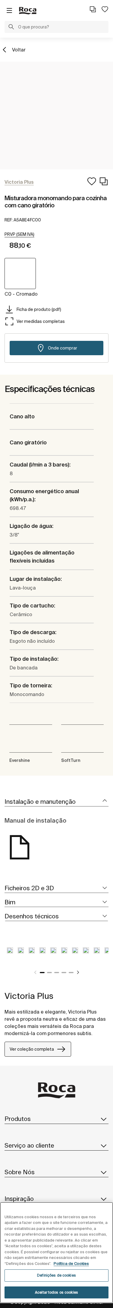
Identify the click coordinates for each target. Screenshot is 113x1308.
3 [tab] (56, 972)
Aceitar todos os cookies (56, 1292)
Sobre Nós (20, 1172)
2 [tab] (49, 972)
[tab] (56, 801)
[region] (56, 1252)
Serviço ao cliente (29, 1145)
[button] (11, 27)
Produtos (18, 1118)
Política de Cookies (71, 1263)
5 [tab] (71, 972)
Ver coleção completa (32, 1049)
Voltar (19, 49)
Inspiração (19, 1198)
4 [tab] (63, 972)
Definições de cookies (56, 1275)
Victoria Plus (29, 995)
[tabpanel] (10, 954)
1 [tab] (42, 972)
